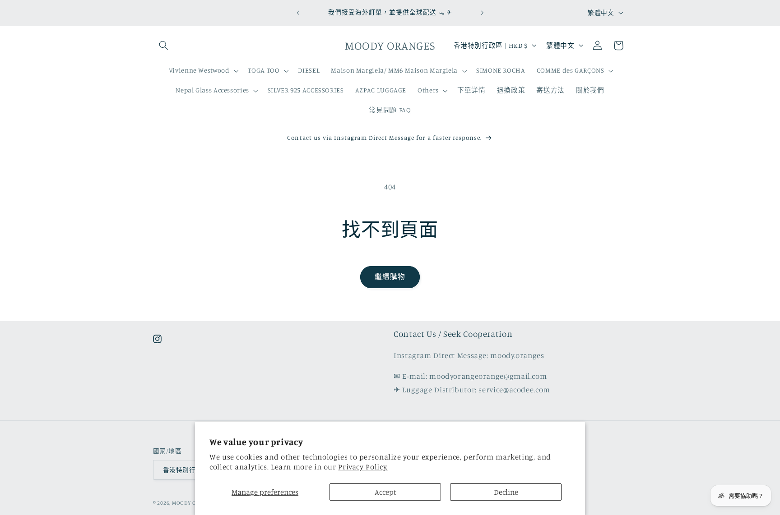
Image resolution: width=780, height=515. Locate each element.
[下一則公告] (482, 13)
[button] (163, 45)
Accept (385, 492)
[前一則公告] (298, 13)
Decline (506, 492)
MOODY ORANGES (194, 503)
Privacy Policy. (362, 466)
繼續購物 (390, 276)
